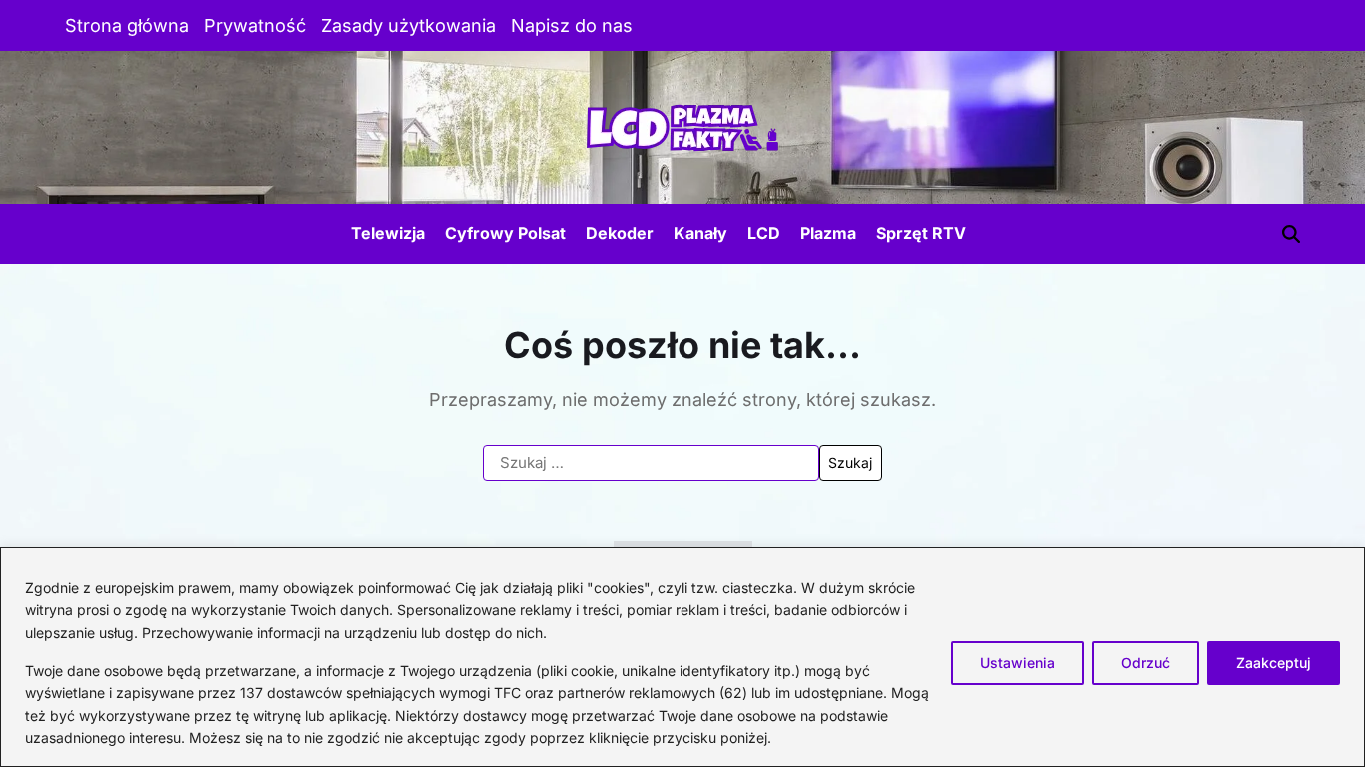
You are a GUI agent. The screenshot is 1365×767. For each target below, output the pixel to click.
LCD (763, 233)
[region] (682, 657)
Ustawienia (1017, 662)
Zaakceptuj (1273, 662)
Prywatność (255, 25)
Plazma (828, 233)
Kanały (700, 233)
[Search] (1291, 234)
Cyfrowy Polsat (505, 233)
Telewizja (388, 233)
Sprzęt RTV (921, 233)
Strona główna (127, 25)
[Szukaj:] (651, 463)
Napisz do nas (572, 25)
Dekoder (620, 233)
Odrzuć (1145, 662)
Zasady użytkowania (408, 25)
